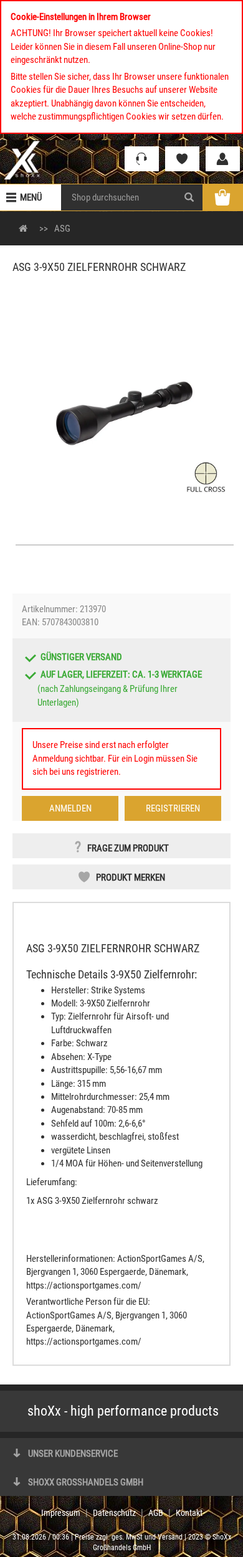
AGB (155, 1513)
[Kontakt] (142, 158)
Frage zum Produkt (128, 848)
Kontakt (189, 1513)
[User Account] (223, 158)
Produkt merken (130, 877)
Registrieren (173, 808)
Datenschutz (114, 1513)
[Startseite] (22, 160)
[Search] (189, 197)
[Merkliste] (182, 158)
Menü (31, 197)
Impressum (60, 1513)
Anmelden (70, 808)
